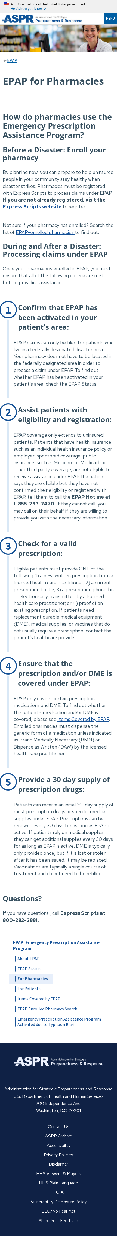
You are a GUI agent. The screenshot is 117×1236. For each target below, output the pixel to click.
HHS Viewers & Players (58, 1173)
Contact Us (58, 1126)
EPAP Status (29, 968)
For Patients (29, 988)
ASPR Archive (58, 1136)
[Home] (49, 18)
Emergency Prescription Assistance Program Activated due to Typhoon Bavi (59, 1021)
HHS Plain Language (58, 1183)
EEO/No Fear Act (58, 1211)
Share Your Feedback (59, 1220)
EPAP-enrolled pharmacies (45, 232)
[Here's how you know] (58, 6)
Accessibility (58, 1145)
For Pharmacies (32, 978)
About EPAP (28, 958)
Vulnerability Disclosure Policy (59, 1202)
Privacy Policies (58, 1155)
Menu (110, 18)
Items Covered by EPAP (83, 719)
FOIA (59, 1192)
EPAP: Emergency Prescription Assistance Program (56, 945)
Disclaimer (58, 1164)
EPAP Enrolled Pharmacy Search (47, 1009)
